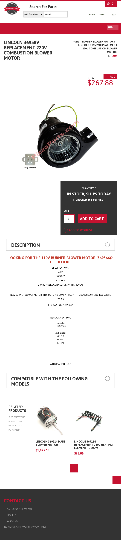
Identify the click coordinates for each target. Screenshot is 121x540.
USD (110, 27)
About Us (12, 521)
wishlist (103, 15)
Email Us (11, 515)
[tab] (60, 245)
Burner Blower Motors (98, 41)
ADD (112, 76)
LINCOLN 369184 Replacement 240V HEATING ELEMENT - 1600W (93, 444)
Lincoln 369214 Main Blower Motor (50, 443)
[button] (100, 244)
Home (76, 41)
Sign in (92, 15)
